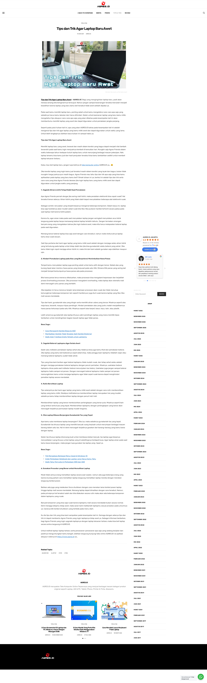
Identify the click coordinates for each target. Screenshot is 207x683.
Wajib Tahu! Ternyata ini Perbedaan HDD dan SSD (65, 462)
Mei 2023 (137, 474)
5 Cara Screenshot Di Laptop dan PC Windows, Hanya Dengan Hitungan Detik (54, 630)
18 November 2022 (57, 635)
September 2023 (140, 452)
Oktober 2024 (139, 378)
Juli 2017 (137, 632)
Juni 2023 (137, 468)
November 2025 (140, 322)
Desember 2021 (139, 570)
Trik (66, 553)
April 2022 (138, 547)
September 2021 (140, 587)
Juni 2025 (137, 344)
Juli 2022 (137, 531)
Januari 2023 (139, 497)
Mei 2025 (137, 350)
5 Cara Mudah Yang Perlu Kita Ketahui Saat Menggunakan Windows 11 (84, 630)
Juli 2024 (137, 395)
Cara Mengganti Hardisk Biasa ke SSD (60, 331)
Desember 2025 (139, 316)
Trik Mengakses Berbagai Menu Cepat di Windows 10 (66, 456)
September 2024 (140, 384)
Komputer (46, 553)
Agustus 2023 (139, 457)
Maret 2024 (138, 418)
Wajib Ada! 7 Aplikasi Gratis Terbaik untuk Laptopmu (66, 337)
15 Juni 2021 (80, 33)
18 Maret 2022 (118, 633)
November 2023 (140, 440)
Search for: (137, 290)
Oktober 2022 (139, 514)
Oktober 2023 (139, 446)
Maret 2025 (138, 356)
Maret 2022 (138, 553)
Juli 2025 (137, 339)
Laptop (54, 553)
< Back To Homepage (85, 13)
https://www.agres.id (65, 537)
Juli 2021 (137, 598)
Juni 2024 (137, 401)
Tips (61, 553)
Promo (107, 13)
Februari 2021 (139, 615)
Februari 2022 (139, 559)
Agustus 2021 (139, 593)
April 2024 (138, 412)
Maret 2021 (138, 609)
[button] (82, 638)
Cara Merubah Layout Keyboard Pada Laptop (114, 629)
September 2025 (140, 327)
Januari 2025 (139, 361)
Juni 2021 (137, 604)
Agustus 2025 (139, 333)
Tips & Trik (117, 13)
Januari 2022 (139, 564)
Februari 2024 (139, 423)
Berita (98, 13)
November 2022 (140, 508)
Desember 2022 (139, 502)
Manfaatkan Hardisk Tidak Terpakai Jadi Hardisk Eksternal (68, 334)
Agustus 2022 (139, 525)
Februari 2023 (139, 491)
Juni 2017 (137, 638)
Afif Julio (148, 257)
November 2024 (140, 373)
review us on (148, 249)
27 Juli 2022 (87, 635)
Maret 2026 (138, 310)
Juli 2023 (137, 463)
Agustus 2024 (139, 389)
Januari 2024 (139, 429)
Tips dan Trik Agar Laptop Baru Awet (56, 100)
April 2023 (138, 480)
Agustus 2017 (139, 626)
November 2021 (139, 576)
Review (127, 13)
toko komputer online (90, 165)
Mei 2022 (137, 542)
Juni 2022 (137, 536)
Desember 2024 (139, 367)
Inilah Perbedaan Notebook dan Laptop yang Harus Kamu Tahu (70, 459)
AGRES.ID (88, 33)
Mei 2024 (137, 406)
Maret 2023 (138, 485)
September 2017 (140, 621)
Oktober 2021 (139, 581)
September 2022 (140, 519)
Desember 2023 (139, 435)
